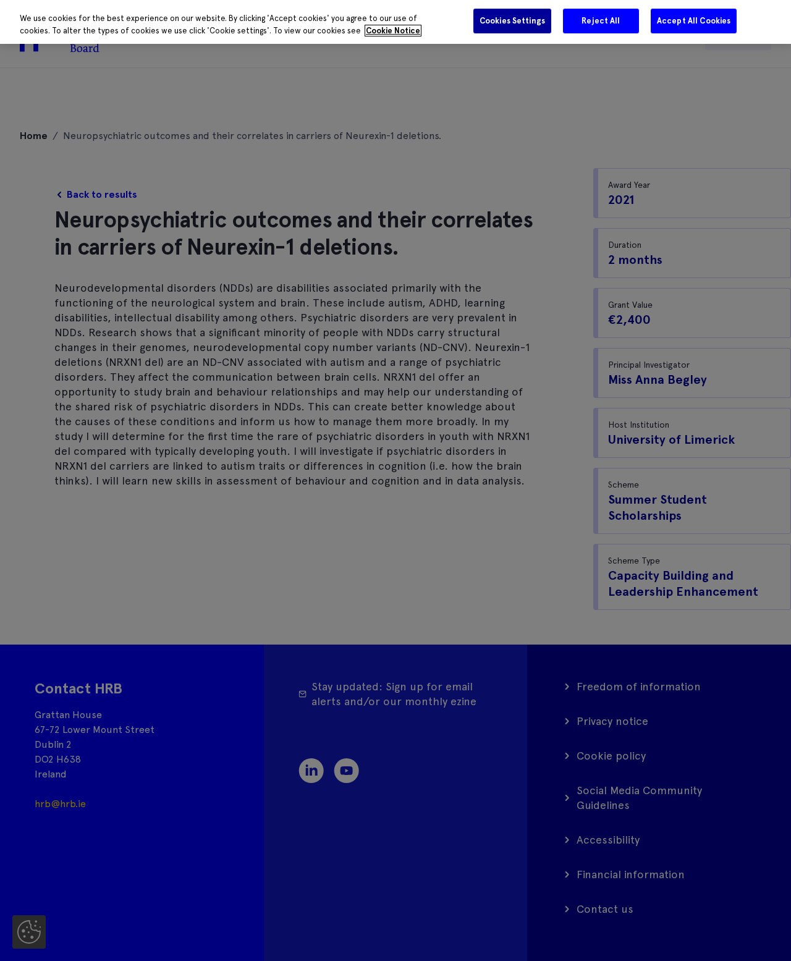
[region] (395, 22)
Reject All (601, 20)
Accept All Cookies (693, 20)
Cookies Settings (512, 20)
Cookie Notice (393, 30)
